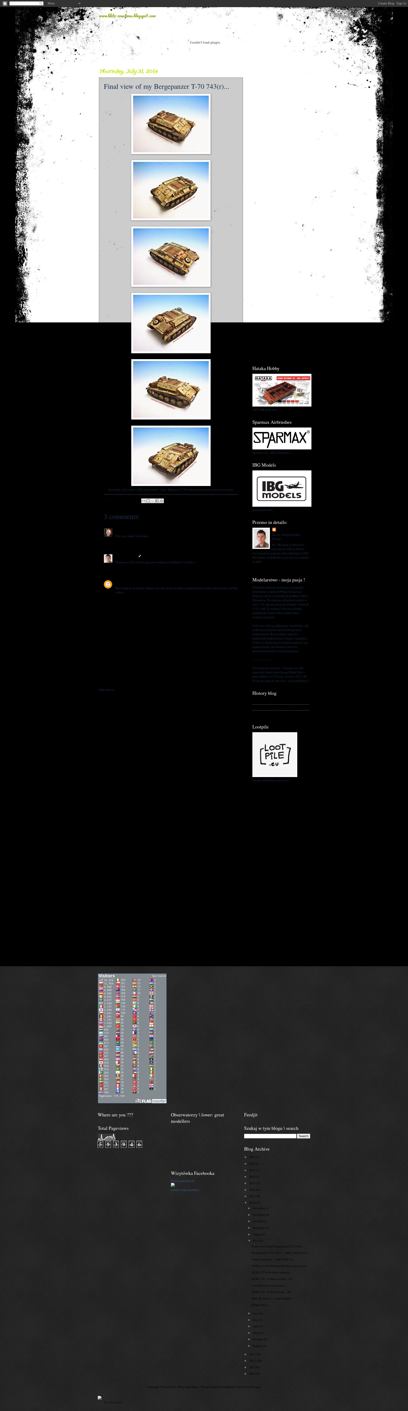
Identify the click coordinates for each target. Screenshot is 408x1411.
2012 (252, 1360)
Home (171, 680)
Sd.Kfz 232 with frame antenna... (271, 1272)
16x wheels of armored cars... (269, 1285)
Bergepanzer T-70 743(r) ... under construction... (280, 1253)
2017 (252, 1183)
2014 (252, 1203)
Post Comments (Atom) (129, 689)
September (259, 1228)
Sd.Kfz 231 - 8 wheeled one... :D (271, 1292)
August (257, 1234)
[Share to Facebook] (157, 500)
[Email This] (143, 500)
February (258, 1339)
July (255, 1240)
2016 (252, 1190)
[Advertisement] (280, 139)
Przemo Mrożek (125, 556)
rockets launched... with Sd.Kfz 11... (273, 1259)
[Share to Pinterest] (161, 500)
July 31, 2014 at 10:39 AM (137, 530)
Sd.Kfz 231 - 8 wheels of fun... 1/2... (273, 1279)
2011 (252, 1367)
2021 (252, 1157)
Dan (117, 530)
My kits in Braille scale (266, 707)
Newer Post (108, 680)
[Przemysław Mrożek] (173, 1185)
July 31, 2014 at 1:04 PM (158, 556)
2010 (252, 1373)
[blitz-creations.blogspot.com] (100, 1398)
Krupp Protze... (261, 1305)
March (257, 1333)
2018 (252, 1176)
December (259, 1208)
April (256, 1326)
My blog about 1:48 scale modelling (274, 713)
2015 (252, 1196)
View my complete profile (268, 567)
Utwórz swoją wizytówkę (185, 1190)
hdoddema (229, 1387)
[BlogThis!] (148, 500)
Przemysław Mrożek (183, 1181)
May (256, 1320)
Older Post (234, 680)
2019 (252, 1170)
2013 (252, 1354)
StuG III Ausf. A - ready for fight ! (272, 1298)
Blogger (256, 1387)
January (258, 1346)
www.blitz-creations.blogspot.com (127, 15)
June (256, 1313)
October (258, 1221)
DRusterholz (123, 582)
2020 (252, 1163)
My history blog (261, 701)
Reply (119, 542)
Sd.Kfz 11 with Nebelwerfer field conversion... (279, 1266)
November (259, 1215)
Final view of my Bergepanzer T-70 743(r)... (278, 1246)
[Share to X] (152, 500)
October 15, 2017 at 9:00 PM (150, 582)
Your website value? (113, 1402)
